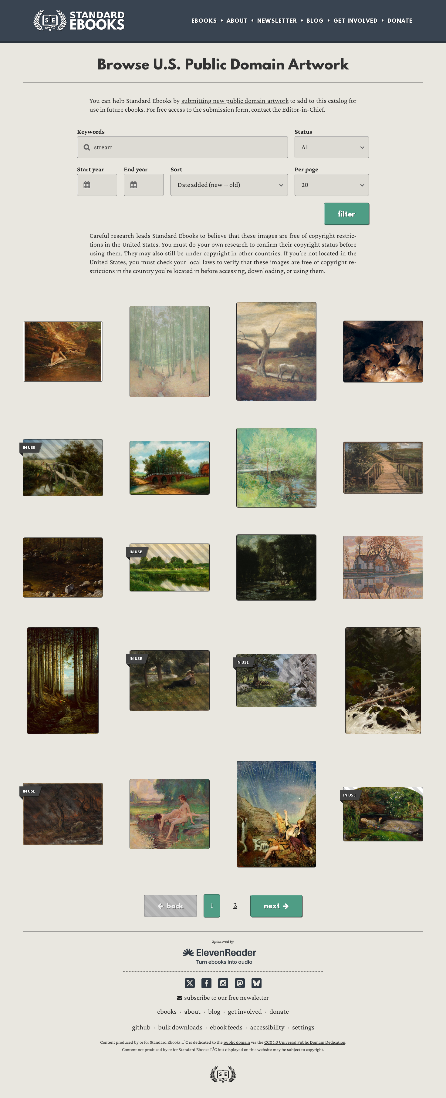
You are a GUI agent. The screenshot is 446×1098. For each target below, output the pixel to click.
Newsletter (277, 21)
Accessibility (267, 1027)
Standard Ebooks (78, 20)
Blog (315, 21)
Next (272, 906)
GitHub (141, 1027)
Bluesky (257, 983)
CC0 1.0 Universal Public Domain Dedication (304, 1042)
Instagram (223, 983)
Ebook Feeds (226, 1027)
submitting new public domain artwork (235, 101)
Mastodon (240, 983)
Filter (346, 214)
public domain (237, 1042)
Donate (400, 21)
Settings (303, 1027)
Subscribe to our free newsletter (226, 998)
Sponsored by (223, 941)
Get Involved (355, 21)
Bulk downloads (180, 1027)
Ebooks (204, 21)
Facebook (206, 983)
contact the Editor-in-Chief (287, 109)
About (237, 21)
